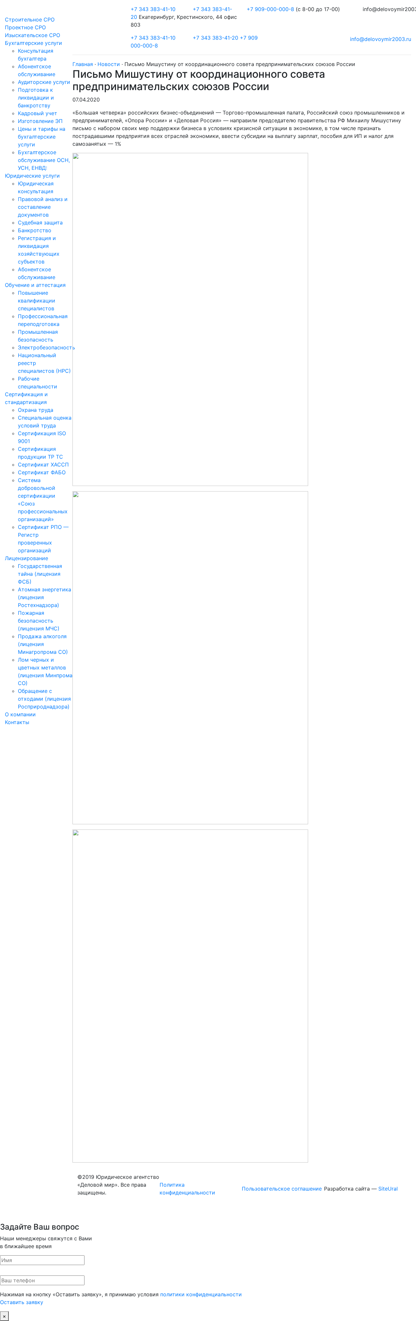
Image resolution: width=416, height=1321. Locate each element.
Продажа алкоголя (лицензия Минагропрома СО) (43, 644)
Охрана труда (35, 410)
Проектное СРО (25, 27)
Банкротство (34, 230)
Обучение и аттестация (35, 285)
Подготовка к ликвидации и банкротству (36, 98)
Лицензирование (26, 558)
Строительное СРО (30, 19)
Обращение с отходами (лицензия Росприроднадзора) (44, 699)
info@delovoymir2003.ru (380, 39)
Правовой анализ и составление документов (43, 207)
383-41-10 (153, 9)
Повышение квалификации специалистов (36, 301)
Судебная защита (40, 222)
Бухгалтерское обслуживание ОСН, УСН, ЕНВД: (44, 160)
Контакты (17, 722)
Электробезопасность (46, 347)
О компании (20, 714)
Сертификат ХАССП (43, 464)
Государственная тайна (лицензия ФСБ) (40, 574)
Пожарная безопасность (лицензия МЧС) (38, 621)
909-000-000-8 (271, 9)
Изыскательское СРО (32, 35)
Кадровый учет (37, 113)
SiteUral (388, 1188)
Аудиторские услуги (44, 82)
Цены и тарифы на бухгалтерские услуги (41, 137)
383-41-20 (215, 37)
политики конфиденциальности (201, 1294)
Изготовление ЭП (40, 121)
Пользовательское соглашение (282, 1188)
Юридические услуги (32, 175)
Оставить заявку (21, 1302)
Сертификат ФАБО (42, 472)
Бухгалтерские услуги (33, 43)
